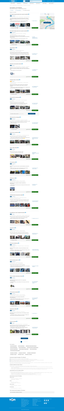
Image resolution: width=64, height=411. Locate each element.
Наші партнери (34, 404)
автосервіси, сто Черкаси (28, 354)
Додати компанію (32, 113)
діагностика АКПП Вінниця (13, 347)
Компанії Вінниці (14, 5)
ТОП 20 (11, 5)
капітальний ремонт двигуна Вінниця (15, 350)
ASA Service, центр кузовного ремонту (16, 63)
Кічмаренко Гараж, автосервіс (14, 79)
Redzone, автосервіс (13, 321)
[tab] (32, 392)
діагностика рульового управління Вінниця (32, 347)
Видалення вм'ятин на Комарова (15, 117)
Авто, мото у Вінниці (19, 5)
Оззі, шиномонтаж (12, 162)
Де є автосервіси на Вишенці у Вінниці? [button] (16, 392)
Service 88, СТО (12, 227)
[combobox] (18, 10)
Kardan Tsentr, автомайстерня (14, 132)
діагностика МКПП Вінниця (22, 347)
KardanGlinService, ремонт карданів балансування (17, 212)
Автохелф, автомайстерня (14, 243)
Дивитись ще (24, 338)
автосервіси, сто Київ (20, 354)
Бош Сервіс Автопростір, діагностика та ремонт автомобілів (19, 14)
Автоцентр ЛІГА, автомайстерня (15, 97)
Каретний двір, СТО (13, 47)
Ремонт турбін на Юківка (13, 147)
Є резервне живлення (27, 10)
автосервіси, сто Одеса (13, 354)
